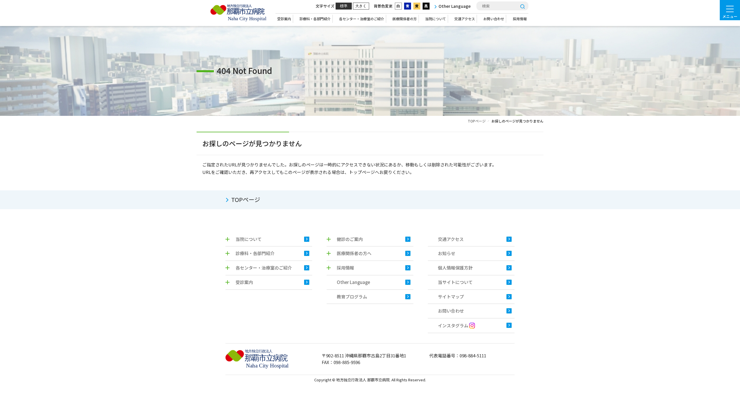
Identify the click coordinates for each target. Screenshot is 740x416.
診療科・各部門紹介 (315, 18)
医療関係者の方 (405, 18)
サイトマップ (451, 297)
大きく (361, 6)
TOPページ (477, 120)
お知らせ (446, 253)
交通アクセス (464, 18)
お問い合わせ (493, 18)
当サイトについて (455, 282)
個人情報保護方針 (455, 268)
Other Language (353, 282)
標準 (343, 6)
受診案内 (284, 18)
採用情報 (520, 18)
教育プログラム (352, 297)
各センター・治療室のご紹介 (361, 18)
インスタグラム (453, 325)
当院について (435, 18)
